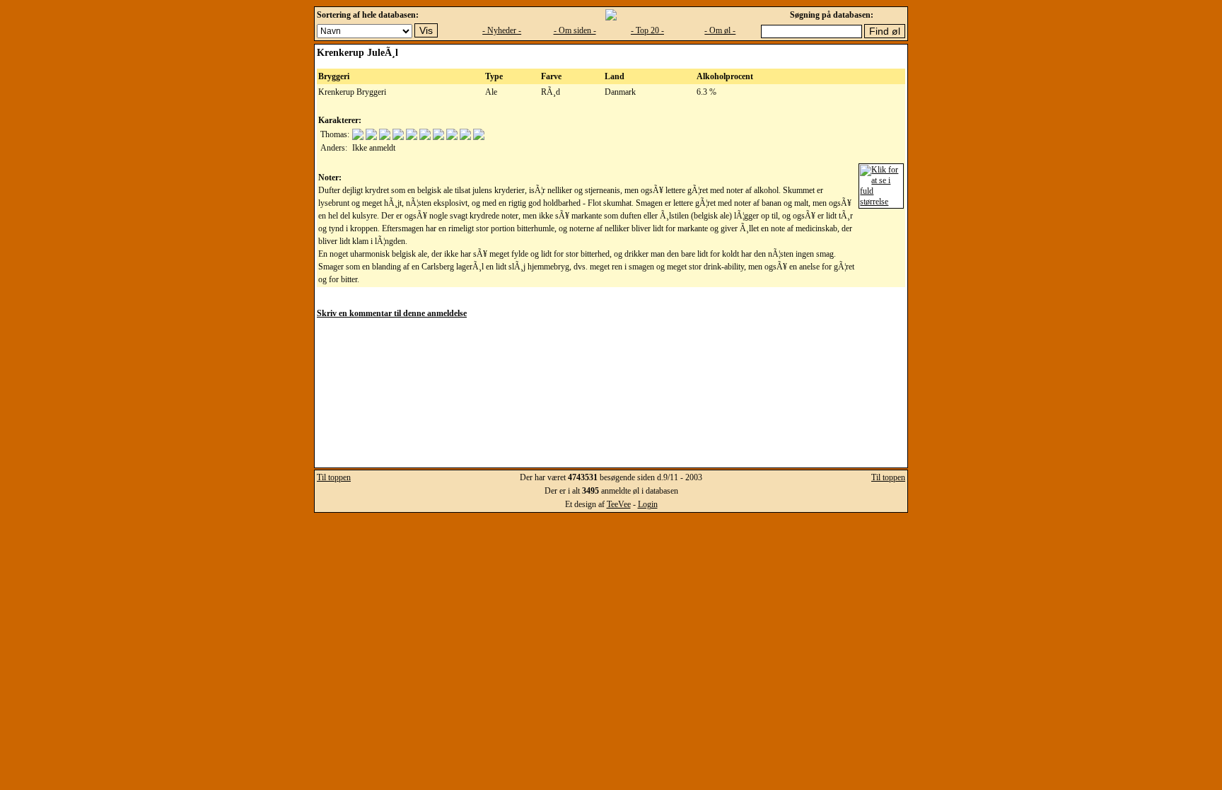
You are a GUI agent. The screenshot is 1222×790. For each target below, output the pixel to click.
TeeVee (619, 504)
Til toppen (334, 477)
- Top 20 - (647, 30)
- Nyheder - (501, 30)
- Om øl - (719, 30)
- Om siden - (575, 30)
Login (648, 504)
